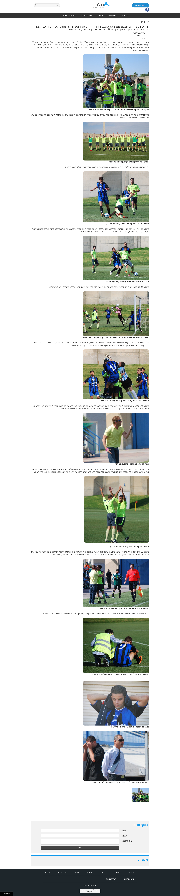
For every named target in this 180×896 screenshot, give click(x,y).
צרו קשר (47, 872)
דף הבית (125, 15)
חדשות (100, 15)
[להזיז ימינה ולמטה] (2, 894)
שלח (79, 848)
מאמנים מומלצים (86, 15)
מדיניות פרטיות (129, 879)
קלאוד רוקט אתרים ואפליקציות (87, 891)
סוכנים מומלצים (69, 15)
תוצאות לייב (112, 15)
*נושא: (124, 836)
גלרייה (102, 872)
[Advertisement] (171, 51)
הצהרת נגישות (111, 879)
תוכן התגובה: (127, 841)
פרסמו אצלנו (62, 872)
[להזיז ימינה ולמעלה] (2, 893)
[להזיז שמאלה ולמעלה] (1, 893)
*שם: (124, 830)
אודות (77, 872)
